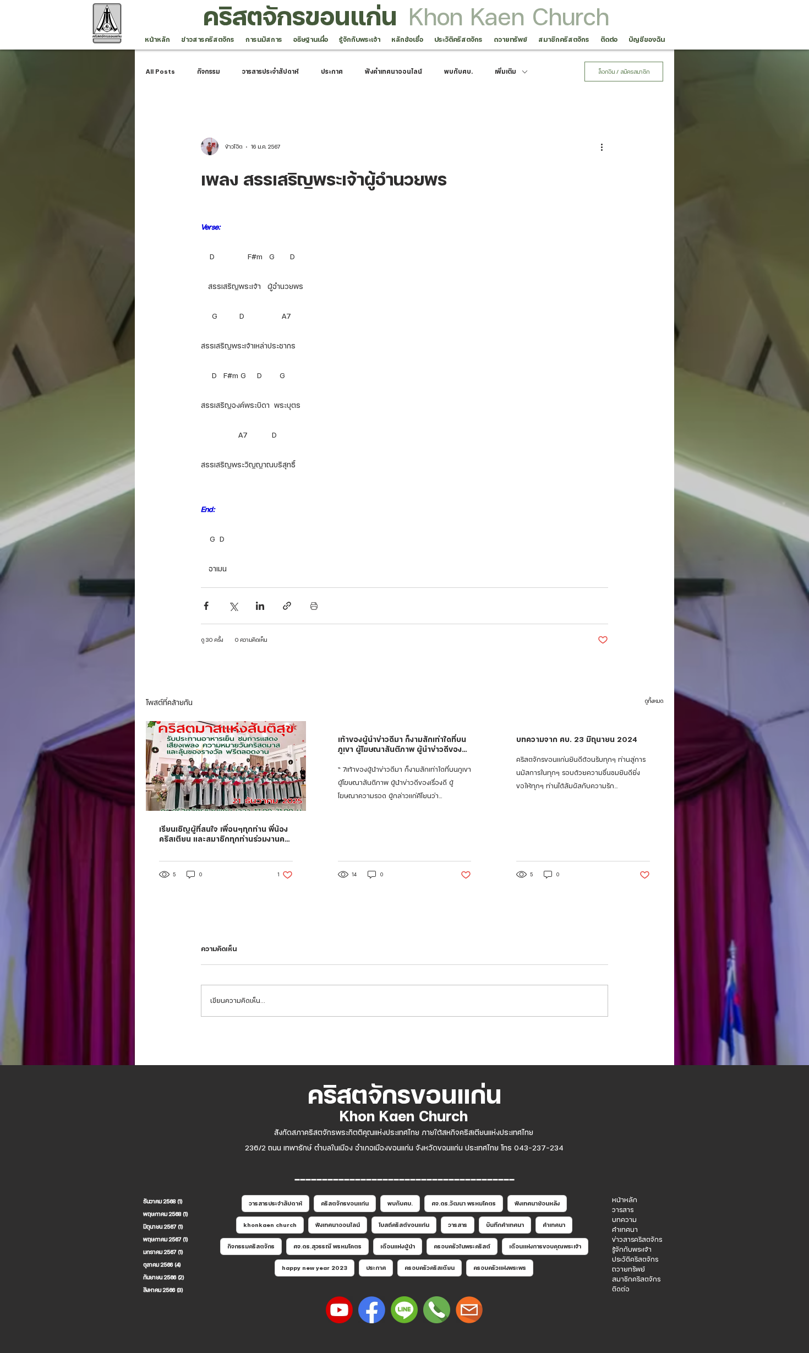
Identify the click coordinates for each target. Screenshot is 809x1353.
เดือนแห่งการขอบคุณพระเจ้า (545, 1246)
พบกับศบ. (458, 71)
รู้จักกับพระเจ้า (632, 1249)
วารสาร (457, 1225)
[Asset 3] (371, 1309)
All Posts (160, 71)
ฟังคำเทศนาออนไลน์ (393, 71)
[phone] (436, 1309)
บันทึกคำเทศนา (505, 1225)
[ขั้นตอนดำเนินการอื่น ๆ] (601, 146)
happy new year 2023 (314, 1268)
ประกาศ (332, 71)
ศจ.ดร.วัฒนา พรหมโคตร (463, 1203)
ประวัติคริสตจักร (635, 1259)
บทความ (624, 1219)
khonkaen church (270, 1225)
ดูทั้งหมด (653, 701)
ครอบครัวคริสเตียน (429, 1268)
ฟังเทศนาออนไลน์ (337, 1225)
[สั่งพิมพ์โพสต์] (314, 606)
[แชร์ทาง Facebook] (206, 606)
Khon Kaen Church (509, 16)
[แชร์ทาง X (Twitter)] (233, 606)
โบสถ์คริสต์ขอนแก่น (404, 1225)
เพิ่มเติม (505, 71)
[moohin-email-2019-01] (469, 1309)
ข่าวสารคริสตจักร (637, 1239)
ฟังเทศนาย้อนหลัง (537, 1203)
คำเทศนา (554, 1225)
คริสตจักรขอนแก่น (300, 16)
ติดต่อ (621, 1289)
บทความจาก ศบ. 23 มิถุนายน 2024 (576, 739)
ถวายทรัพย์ (628, 1269)
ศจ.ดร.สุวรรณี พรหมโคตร (327, 1246)
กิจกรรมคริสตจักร (251, 1246)
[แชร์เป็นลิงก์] (287, 606)
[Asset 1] (404, 1309)
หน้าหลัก (624, 1200)
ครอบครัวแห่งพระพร (499, 1268)
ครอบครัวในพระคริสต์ (462, 1246)
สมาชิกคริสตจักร (636, 1279)
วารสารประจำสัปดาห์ (270, 71)
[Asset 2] (339, 1309)
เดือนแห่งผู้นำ (397, 1246)
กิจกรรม (208, 71)
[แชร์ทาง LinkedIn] (260, 606)
